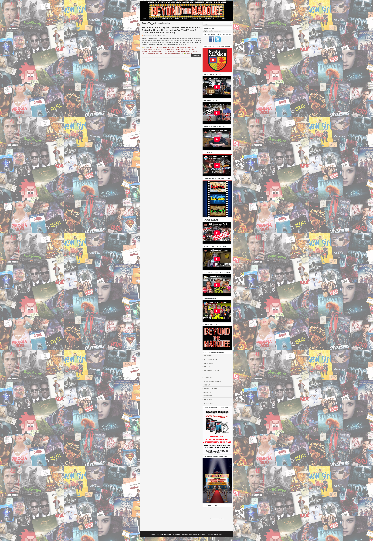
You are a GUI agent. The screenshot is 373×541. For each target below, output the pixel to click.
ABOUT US (152, 19)
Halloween (170, 51)
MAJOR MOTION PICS (188, 47)
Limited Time (195, 51)
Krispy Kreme (187, 51)
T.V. (218, 19)
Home (144, 19)
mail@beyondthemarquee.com (212, 31)
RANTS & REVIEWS (196, 19)
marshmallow (151, 53)
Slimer (157, 53)
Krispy (182, 51)
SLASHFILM (207, 392)
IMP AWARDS (207, 378)
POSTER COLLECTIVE (210, 388)
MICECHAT (206, 385)
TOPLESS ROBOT (208, 403)
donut (168, 49)
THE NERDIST (207, 396)
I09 (204, 374)
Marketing (144, 53)
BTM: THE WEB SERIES (165, 19)
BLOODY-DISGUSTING (210, 359)
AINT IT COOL (207, 356)
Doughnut (173, 49)
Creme (164, 49)
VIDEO (224, 19)
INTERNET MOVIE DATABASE (212, 381)
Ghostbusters (179, 49)
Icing (174, 51)
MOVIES (177, 19)
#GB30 (160, 49)
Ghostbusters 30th (189, 49)
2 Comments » (189, 53)
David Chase (178, 47)
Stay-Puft (180, 53)
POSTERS (185, 19)
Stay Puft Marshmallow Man (170, 53)
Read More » (196, 55)
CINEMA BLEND (208, 363)
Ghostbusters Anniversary (149, 51)
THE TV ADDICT (208, 399)
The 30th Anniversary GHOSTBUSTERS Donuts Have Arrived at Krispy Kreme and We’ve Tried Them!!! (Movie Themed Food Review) (171, 30)
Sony (160, 53)
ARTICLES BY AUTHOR (156, 47)
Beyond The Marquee (168, 47)
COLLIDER (206, 367)
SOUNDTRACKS (209, 19)
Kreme (178, 51)
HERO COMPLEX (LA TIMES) (212, 370)
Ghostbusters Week (161, 51)
